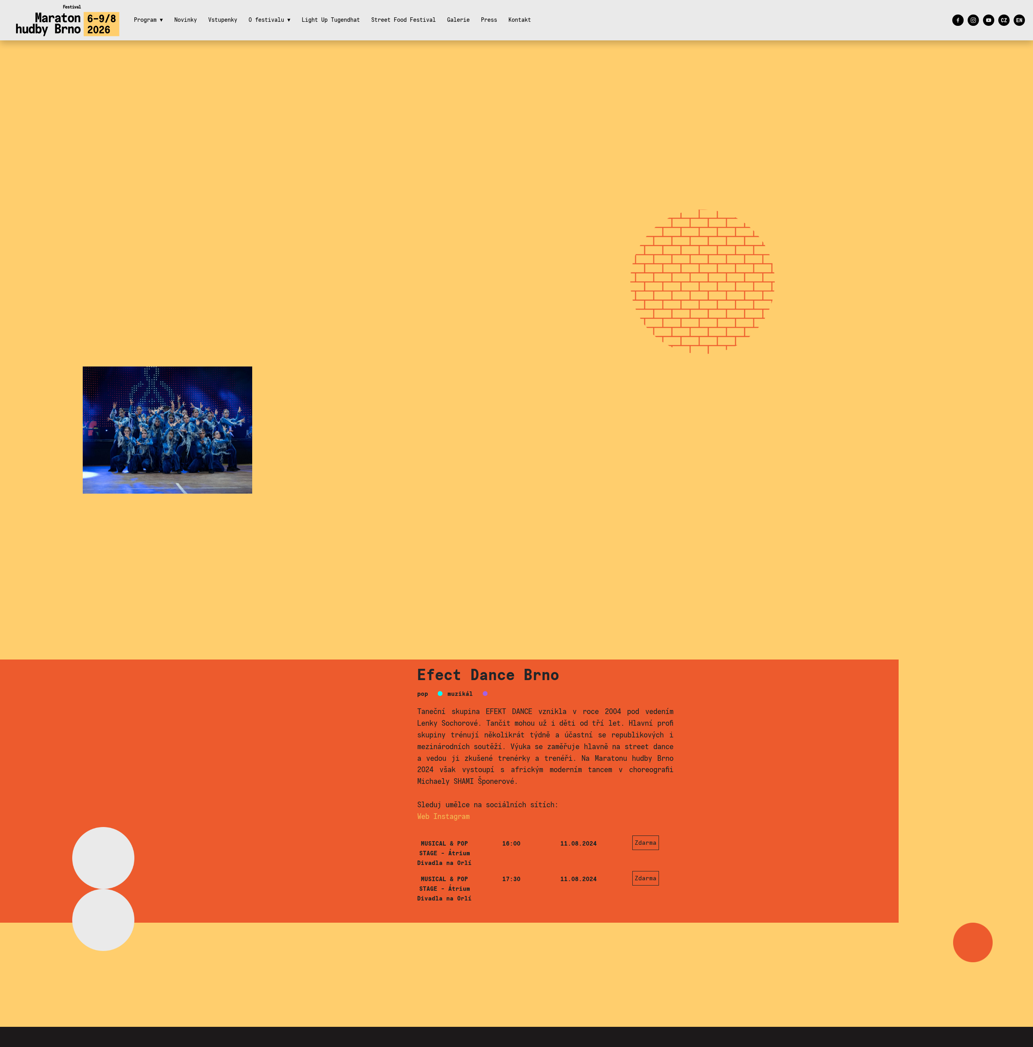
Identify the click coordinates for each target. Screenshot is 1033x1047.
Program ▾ (148, 20)
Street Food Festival (403, 20)
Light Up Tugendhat (331, 20)
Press (489, 20)
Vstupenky (222, 20)
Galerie (458, 20)
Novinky (185, 20)
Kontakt (519, 20)
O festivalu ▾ (270, 20)
